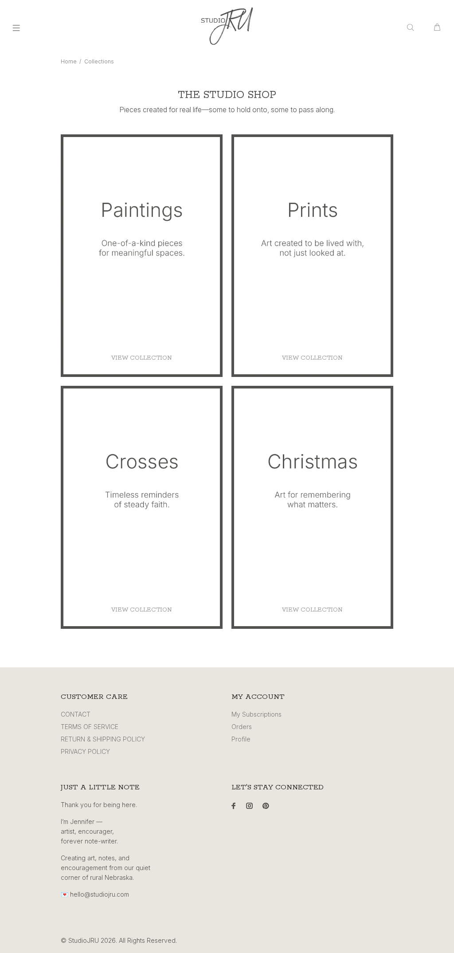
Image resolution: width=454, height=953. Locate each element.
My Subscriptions (256, 714)
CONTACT (75, 714)
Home (69, 61)
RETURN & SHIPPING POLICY (103, 739)
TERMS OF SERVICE (89, 726)
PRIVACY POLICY (85, 751)
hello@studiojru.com (99, 894)
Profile (240, 739)
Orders (241, 726)
